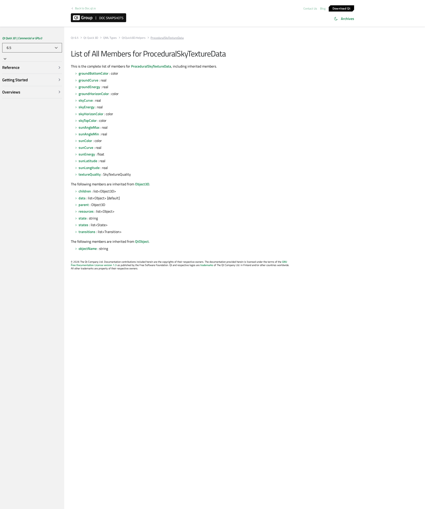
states (83, 224)
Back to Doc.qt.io (85, 8)
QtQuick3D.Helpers (133, 37)
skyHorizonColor (91, 114)
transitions (87, 231)
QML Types (110, 37)
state (83, 218)
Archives (347, 18)
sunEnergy (87, 154)
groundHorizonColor (94, 93)
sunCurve (86, 147)
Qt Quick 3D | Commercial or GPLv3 (22, 38)
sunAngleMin (89, 134)
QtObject (142, 241)
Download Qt (341, 8)
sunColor (85, 140)
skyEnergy (87, 107)
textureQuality (90, 174)
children (85, 191)
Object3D (142, 184)
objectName (88, 248)
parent (84, 204)
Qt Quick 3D (90, 37)
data (82, 198)
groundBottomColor (93, 73)
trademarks (206, 265)
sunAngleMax (89, 127)
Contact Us (310, 8)
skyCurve (86, 100)
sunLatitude (88, 160)
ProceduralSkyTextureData (151, 66)
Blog (323, 8)
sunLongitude (89, 167)
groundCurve (88, 80)
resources (86, 211)
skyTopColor (88, 120)
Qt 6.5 (74, 37)
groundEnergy (89, 86)
